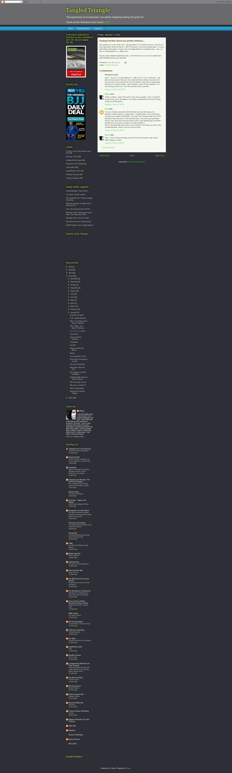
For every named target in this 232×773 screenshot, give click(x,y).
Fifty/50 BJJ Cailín (75, 647)
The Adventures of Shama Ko (80, 591)
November (74, 282)
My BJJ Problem (74, 688)
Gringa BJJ (73, 533)
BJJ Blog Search (83, 28)
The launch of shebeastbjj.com (79, 564)
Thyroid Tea (74, 334)
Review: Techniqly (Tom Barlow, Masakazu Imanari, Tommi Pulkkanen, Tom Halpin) (79, 471)
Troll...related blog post (78, 318)
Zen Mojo (72, 638)
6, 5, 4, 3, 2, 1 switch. (77, 331)
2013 (70, 270)
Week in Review (74, 555)
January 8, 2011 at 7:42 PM (114, 104)
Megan (107, 94)
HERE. (107, 22)
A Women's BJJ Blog (76, 630)
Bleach (72, 353)
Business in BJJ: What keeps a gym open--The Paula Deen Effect (79, 213)
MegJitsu (72, 730)
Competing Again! (74, 632)
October (74, 285)
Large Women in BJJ (73, 171)
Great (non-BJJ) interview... (75, 338)
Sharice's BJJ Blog (76, 735)
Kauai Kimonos (74, 739)
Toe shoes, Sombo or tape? (75, 194)
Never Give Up (73, 572)
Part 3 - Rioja (73, 657)
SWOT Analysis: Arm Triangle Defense (79, 225)
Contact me (98, 28)
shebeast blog (74, 562)
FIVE (70, 649)
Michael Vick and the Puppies (77, 392)
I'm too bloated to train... (78, 356)
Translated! (74, 342)
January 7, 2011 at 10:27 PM (115, 89)
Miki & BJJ (73, 744)
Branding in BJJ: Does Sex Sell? (77, 218)
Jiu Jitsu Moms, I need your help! (79, 624)
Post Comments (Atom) (136, 162)
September (75, 288)
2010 (70, 398)
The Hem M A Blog (76, 678)
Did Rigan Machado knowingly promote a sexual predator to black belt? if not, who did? (80, 514)
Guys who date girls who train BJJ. (78, 209)
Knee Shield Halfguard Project (79, 504)
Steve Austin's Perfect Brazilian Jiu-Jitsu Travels (78, 602)
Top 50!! (73, 345)
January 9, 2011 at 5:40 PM (114, 130)
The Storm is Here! (75, 615)
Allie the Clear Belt (76, 570)
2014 (70, 267)
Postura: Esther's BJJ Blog (79, 711)
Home (71, 28)
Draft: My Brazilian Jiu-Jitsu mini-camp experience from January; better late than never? (79, 669)
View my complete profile (75, 436)
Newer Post (104, 156)
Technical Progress (111, 65)
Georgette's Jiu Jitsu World (79, 510)
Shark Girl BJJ (74, 457)
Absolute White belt (76, 703)
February (74, 309)
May (72, 300)
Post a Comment (108, 147)
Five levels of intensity (76, 494)
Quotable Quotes (74, 696)
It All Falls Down (74, 679)
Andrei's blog (74, 492)
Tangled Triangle (88, 10)
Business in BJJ (72, 156)
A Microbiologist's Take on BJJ (77, 191)
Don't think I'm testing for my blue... (78, 360)
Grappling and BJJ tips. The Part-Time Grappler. (79, 481)
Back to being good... (77, 388)
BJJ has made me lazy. (78, 382)
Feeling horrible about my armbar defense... (79, 378)
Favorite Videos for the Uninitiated (80, 640)
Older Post (159, 156)
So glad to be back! (77, 315)
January (74, 312)
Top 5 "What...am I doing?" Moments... (77, 327)
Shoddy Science (75, 655)
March (73, 306)
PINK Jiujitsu (73, 613)
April (72, 303)
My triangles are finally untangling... (78, 373)
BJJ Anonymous (75, 686)
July (72, 294)
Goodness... (72, 705)
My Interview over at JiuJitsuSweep (78, 221)
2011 (70, 276)
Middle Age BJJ (74, 554)
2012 (70, 273)
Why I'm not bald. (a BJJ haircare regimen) (78, 322)
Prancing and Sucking (77, 523)
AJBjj (71, 543)
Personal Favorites (72, 174)
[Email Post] (125, 62)
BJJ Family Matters (76, 622)
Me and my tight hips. (77, 364)
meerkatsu (72, 467)
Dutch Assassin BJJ (76, 694)
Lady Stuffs (70, 167)
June (72, 297)
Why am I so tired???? (78, 385)
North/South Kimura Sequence (79, 451)
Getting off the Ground (74, 160)
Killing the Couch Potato (74, 164)
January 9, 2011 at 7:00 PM (114, 143)
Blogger (128, 768)
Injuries (71, 713)
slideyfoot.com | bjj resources (80, 449)
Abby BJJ (72, 726)
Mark (106, 109)
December (74, 279)
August (73, 291)
